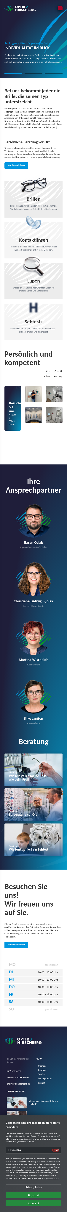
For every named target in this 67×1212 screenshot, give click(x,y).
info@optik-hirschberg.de (18, 1084)
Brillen (47, 376)
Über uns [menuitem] (42, 1066)
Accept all (33, 1203)
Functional (15, 1150)
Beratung (58, 376)
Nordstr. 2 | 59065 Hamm (15, 414)
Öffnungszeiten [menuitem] (45, 1079)
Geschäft (59, 371)
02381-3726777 (14, 1071)
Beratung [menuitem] (42, 1070)
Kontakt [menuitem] (41, 1083)
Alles (48, 371)
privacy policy (52, 1178)
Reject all (33, 1195)
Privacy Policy (33, 1187)
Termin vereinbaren (16, 165)
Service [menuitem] (41, 1074)
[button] (13, 73)
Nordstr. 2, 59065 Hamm (18, 1078)
